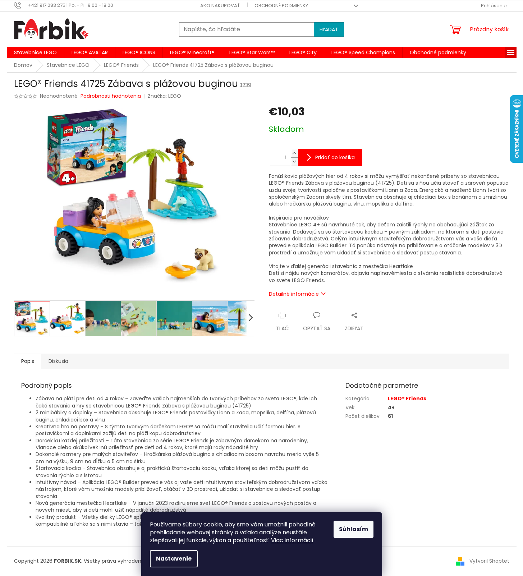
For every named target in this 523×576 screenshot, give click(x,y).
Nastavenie (174, 558)
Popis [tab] (27, 361)
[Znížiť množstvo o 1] (294, 161)
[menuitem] (35, 52)
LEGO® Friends (407, 398)
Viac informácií (292, 540)
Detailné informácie (294, 294)
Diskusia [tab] (58, 361)
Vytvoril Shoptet (489, 561)
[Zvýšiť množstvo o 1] (294, 153)
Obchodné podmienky (281, 5)
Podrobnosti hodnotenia (111, 96)
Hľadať (329, 29)
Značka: (164, 96)
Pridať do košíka (335, 157)
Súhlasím (353, 529)
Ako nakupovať (220, 5)
